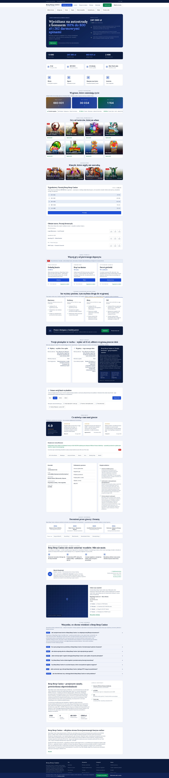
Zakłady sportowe (66, 5)
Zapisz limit (117, 398)
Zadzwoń (105, 330)
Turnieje (83, 770)
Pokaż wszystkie (81, 10)
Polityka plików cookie (79, 477)
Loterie (75, 5)
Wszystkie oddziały (95, 615)
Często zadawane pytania (116, 767)
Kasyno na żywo (83, 5)
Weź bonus (53, 43)
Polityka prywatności (78, 474)
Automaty (97, 5)
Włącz (84, 280)
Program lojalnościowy (87, 767)
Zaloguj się (59, 10)
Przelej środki (106, 10)
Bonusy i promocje (86, 765)
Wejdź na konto (117, 5)
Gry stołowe (70, 770)
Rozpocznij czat (115, 330)
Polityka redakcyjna (117, 574)
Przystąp (84, 212)
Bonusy (91, 5)
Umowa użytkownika (78, 468)
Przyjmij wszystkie (102, 775)
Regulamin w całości (64, 284)
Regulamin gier (77, 471)
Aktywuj (59, 280)
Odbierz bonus (50, 10)
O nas (97, 765)
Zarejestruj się (91, 10)
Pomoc (66, 10)
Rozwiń (50, 751)
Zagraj (72, 10)
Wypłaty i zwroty (77, 480)
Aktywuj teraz (110, 280)
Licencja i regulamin (100, 767)
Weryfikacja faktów (117, 576)
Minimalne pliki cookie (115, 775)
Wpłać (98, 10)
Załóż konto (107, 5)
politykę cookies (61, 776)
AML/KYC (76, 483)
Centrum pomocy (114, 765)
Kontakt (112, 770)
